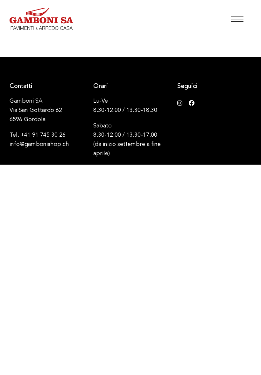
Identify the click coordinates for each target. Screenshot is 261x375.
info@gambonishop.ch (39, 144)
